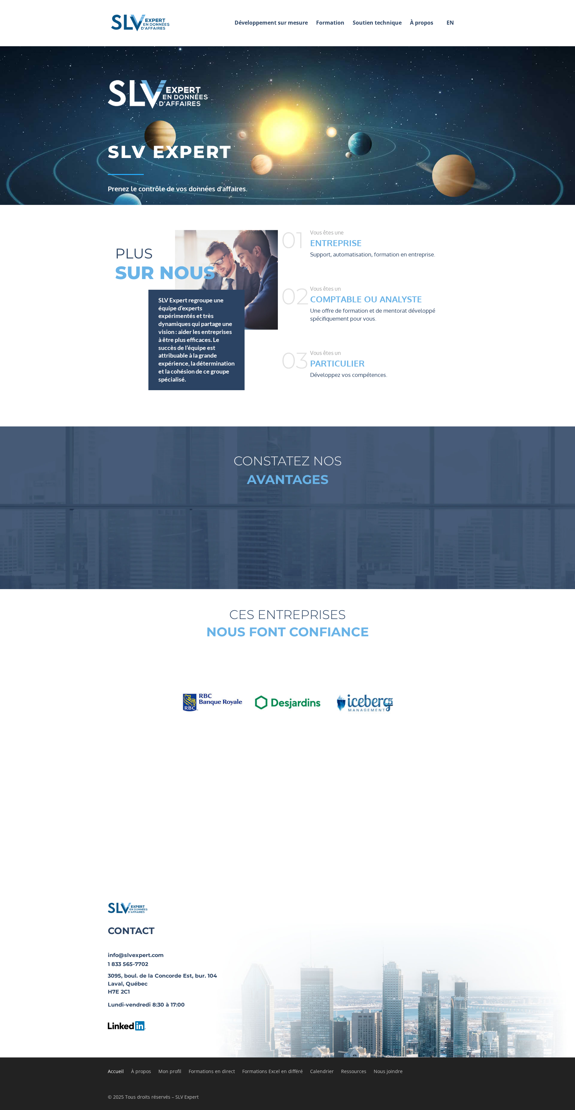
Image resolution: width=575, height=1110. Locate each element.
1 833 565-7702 (128, 964)
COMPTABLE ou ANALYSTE (366, 298)
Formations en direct (212, 1071)
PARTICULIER (337, 363)
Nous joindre (388, 1071)
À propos (141, 1071)
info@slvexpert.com (136, 955)
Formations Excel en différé (272, 1071)
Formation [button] (330, 22)
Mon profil (169, 1071)
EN (450, 22)
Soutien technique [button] (377, 22)
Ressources (353, 1071)
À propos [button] (421, 22)
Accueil (116, 1071)
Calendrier (322, 1071)
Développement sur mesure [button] (271, 22)
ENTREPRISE (336, 242)
